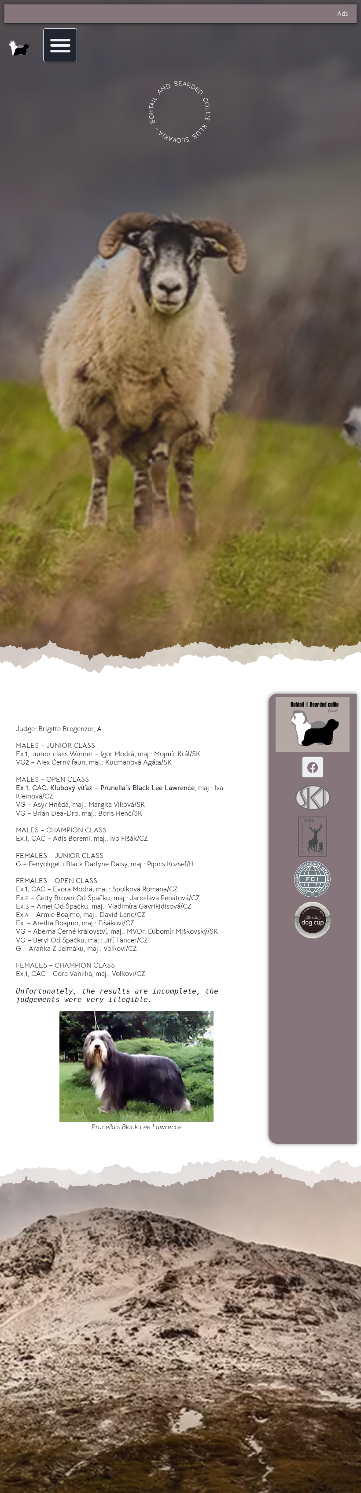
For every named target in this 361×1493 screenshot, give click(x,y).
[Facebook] (313, 767)
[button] (60, 45)
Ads (342, 14)
